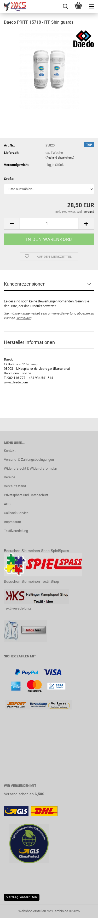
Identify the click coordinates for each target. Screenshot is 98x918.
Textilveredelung (16, 531)
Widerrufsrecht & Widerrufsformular (30, 468)
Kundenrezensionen (24, 284)
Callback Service (16, 513)
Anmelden (23, 318)
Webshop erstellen (32, 911)
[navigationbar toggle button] (91, 6)
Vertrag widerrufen (21, 897)
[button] (12, 224)
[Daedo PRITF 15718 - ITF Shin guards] (49, 69)
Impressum (12, 522)
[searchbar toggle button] (65, 6)
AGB (7, 504)
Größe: (9, 179)
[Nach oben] (83, 910)
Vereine (9, 477)
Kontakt (9, 451)
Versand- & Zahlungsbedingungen (29, 459)
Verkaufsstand (15, 486)
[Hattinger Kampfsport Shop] (13, 6)
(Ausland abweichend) (59, 157)
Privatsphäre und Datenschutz (26, 495)
